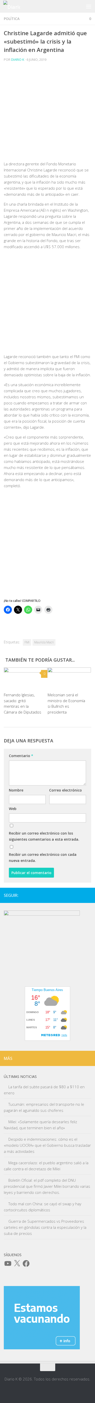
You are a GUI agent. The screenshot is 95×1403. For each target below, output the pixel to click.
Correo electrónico (65, 790)
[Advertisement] (47, 113)
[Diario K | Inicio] (14, 6)
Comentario (21, 755)
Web (12, 808)
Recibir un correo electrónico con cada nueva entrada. (43, 857)
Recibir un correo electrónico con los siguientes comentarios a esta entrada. (44, 836)
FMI (27, 642)
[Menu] (88, 6)
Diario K (17, 59)
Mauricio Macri (44, 642)
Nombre (16, 790)
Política (12, 18)
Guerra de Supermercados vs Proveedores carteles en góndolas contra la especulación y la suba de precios (45, 1227)
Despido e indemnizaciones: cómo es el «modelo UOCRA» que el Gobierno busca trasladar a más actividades (47, 1145)
